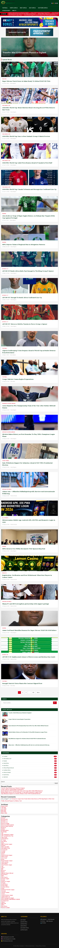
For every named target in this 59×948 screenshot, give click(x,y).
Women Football (5, 907)
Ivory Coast (4, 858)
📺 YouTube (43, 922)
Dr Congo (3, 840)
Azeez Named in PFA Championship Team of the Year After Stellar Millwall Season (33, 13)
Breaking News (5, 830)
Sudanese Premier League (7, 889)
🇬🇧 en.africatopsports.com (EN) (8, 938)
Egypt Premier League (6, 844)
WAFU (2, 905)
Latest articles (4, 862)
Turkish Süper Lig (5, 896)
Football (5, 7)
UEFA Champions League (7, 898)
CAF (2, 833)
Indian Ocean (4, 856)
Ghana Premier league (6, 855)
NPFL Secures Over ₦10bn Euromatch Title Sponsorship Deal (23, 549)
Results (4, 573)
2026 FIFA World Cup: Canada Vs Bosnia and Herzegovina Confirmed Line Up (29, 189)
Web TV (14, 10)
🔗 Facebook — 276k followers (47, 919)
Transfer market (5, 892)
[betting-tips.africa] (17, 32)
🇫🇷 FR (52, 3)
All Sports (5, 517)
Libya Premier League (6, 865)
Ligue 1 (3, 867)
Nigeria (4, 213)
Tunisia (3, 894)
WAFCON (4, 78)
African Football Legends (7, 825)
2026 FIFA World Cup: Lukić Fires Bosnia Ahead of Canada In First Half (27, 163)
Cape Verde (4, 837)
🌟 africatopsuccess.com (7, 940)
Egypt (2, 843)
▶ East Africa (24, 925)
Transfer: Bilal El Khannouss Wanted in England (18, 12)
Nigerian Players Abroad (8, 403)
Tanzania (3, 891)
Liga (2, 866)
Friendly (3, 852)
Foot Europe (4, 849)
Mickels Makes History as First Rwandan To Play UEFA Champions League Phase (27, 732)
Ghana (2, 854)
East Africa (32, 7)
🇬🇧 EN (56, 3)
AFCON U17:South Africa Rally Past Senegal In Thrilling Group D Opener (28, 271)
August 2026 (4, 806)
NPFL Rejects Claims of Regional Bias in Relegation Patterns (23, 244)
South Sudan (4, 885)
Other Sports (6, 10)
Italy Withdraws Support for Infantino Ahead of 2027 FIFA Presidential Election (40, 15)
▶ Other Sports (24, 929)
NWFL (2, 876)
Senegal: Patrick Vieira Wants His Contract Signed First (22, 683)
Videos (3, 902)
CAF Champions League (7, 834)
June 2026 (3, 809)
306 (33, 692)
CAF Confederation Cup (7, 836)
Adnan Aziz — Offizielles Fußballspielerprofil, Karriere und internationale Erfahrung (28, 745)
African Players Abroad (8, 432)
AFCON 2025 (4, 819)
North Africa (14, 7)
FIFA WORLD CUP (6, 105)
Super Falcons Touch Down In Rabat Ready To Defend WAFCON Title (26, 81)
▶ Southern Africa (25, 927)
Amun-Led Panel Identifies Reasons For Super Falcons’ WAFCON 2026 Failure (29, 630)
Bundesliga (4, 831)
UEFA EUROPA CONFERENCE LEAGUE (10, 899)
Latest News (5, 460)
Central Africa (4, 838)
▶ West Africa (24, 923)
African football (7, 489)
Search (3, 781)
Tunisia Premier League (7, 895)
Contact (44, 945)
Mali (2, 869)
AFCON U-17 (5, 268)
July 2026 (3, 807)
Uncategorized (4, 900)
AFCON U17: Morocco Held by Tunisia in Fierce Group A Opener (24, 324)
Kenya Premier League (6, 860)
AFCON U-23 (5, 654)
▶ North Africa (24, 921)
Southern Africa (43, 7)
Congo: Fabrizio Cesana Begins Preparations (40, 12)
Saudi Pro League (5, 881)
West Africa (23, 7)
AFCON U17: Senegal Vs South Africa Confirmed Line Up (22, 297)
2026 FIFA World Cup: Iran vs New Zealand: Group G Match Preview (26, 136)
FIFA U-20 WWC (5, 847)
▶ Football (23, 919)
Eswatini (3, 845)
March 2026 (4, 813)
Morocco (3, 870)
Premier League (5, 878)
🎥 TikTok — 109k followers (46, 921)
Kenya (2, 859)
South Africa (4, 884)
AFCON (3, 818)
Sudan (2, 888)
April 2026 (3, 811)
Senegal (3, 882)
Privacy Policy (39, 945)
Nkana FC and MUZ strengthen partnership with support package (25, 604)
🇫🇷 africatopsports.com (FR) (7, 937)
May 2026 (3, 810)
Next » (38, 692)
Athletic (3, 829)
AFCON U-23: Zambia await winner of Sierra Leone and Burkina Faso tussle (28, 657)
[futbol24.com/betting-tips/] (41, 32)
